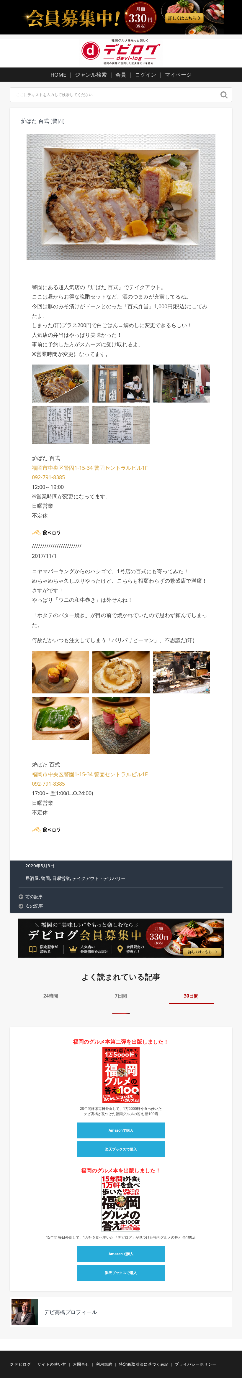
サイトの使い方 (51, 1364)
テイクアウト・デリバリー (98, 878)
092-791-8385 (48, 477)
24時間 (50, 996)
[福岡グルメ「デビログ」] (121, 52)
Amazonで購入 (121, 1130)
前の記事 (34, 896)
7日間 (121, 996)
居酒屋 (32, 878)
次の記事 (34, 906)
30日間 (191, 996)
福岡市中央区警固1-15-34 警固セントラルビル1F (90, 467)
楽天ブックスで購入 (121, 1149)
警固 (45, 878)
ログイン (145, 74)
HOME (58, 74)
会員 (120, 74)
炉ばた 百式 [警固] (43, 120)
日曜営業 (61, 878)
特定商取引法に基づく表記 (144, 1364)
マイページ (178, 74)
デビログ (22, 1364)
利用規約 (104, 1364)
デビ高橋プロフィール (70, 1312)
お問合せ (81, 1364)
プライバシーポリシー (195, 1364)
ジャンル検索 (91, 74)
